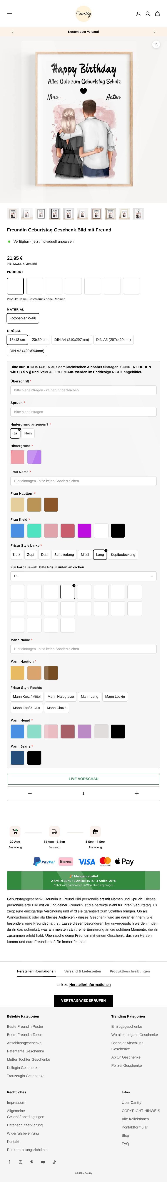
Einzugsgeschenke (126, 1026)
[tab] (36, 973)
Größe (14, 331)
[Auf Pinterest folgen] (32, 1162)
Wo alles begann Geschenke (134, 1035)
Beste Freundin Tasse (24, 1035)
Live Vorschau (84, 779)
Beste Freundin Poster (25, 1026)
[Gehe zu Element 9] (124, 214)
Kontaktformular (135, 1127)
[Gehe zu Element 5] (69, 214)
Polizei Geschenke (126, 1065)
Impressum (16, 1103)
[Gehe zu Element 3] (41, 214)
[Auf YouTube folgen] (43, 1162)
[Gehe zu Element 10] (138, 214)
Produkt (15, 272)
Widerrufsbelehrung (23, 1133)
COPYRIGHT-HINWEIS (141, 1111)
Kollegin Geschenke (23, 1068)
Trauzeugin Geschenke (25, 1076)
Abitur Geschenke (125, 1057)
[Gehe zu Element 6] (83, 214)
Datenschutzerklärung (25, 1125)
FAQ (125, 1144)
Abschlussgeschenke (24, 1043)
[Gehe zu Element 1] (13, 214)
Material (15, 309)
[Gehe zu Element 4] (55, 214)
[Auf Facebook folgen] (9, 1162)
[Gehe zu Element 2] (27, 214)
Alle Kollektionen (135, 1119)
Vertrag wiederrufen (83, 1000)
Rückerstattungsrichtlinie (27, 1150)
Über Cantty (131, 1103)
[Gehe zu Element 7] (96, 214)
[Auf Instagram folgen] (20, 1162)
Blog (125, 1135)
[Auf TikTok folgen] (54, 1162)
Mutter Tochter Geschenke (28, 1059)
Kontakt (13, 1142)
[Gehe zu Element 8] (110, 214)
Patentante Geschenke (25, 1051)
